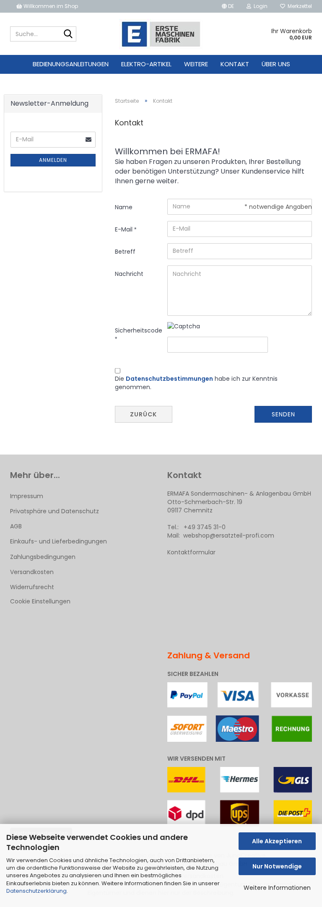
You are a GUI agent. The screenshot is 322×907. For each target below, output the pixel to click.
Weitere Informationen (277, 888)
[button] (228, 6)
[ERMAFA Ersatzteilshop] (161, 34)
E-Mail (124, 229)
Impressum (26, 496)
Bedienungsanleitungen (71, 64)
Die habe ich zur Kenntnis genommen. (196, 382)
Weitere (196, 64)
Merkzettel (298, 6)
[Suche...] (68, 34)
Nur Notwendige (277, 866)
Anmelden (53, 160)
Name (123, 207)
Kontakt (235, 64)
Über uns (276, 64)
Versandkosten (32, 572)
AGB (16, 526)
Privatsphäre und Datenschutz (54, 511)
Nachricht (129, 274)
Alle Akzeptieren (277, 841)
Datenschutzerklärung (36, 891)
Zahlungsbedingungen (42, 557)
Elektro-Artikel (146, 64)
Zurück (143, 414)
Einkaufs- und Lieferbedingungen (58, 541)
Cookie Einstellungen (40, 601)
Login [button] (259, 6)
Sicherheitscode (138, 330)
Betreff (125, 251)
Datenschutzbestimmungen (169, 378)
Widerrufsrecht (32, 587)
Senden (283, 414)
